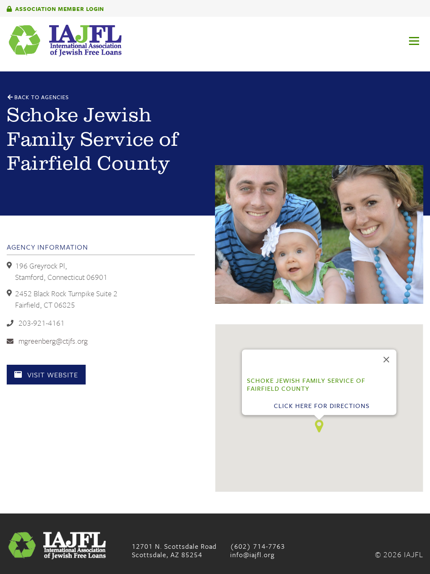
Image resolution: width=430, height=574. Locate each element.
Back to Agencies (41, 97)
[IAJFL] (215, 41)
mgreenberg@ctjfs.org (52, 340)
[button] (319, 426)
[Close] (386, 360)
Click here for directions (322, 405)
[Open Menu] (419, 25)
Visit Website (51, 374)
